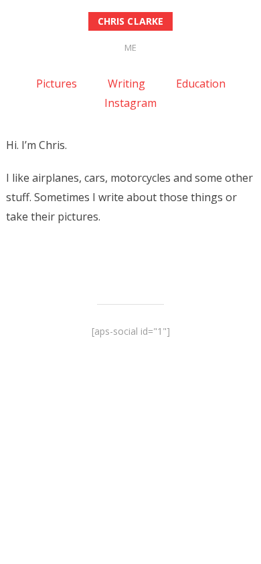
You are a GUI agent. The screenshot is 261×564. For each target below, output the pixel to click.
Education (201, 83)
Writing (126, 83)
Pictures (56, 83)
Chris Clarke (131, 21)
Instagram (130, 103)
